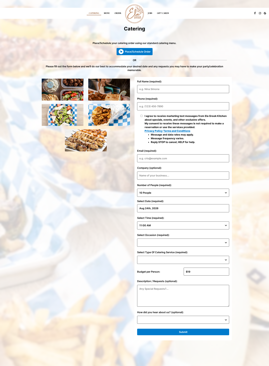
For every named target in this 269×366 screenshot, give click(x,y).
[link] (134, 14)
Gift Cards (163, 13)
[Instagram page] (259, 13)
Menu (107, 13)
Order (117, 13)
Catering (94, 13)
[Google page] (264, 13)
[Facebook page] (254, 13)
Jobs (150, 13)
